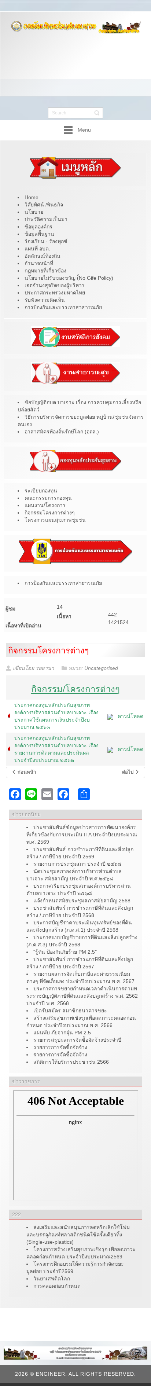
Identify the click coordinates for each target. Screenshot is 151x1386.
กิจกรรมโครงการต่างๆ (48, 650)
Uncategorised (101, 668)
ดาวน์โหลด (130, 716)
